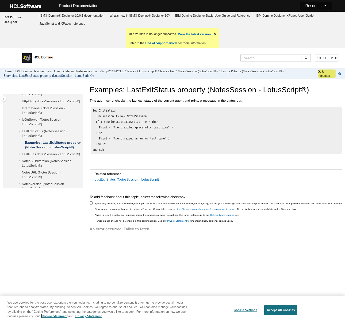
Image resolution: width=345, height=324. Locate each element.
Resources (314, 6)
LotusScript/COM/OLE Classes (114, 71)
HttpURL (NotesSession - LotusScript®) (51, 101)
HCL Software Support (222, 215)
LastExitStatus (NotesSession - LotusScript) (127, 179)
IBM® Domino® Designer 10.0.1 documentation (71, 15)
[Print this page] (339, 74)
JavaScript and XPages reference (62, 23)
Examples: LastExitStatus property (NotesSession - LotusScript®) (49, 75)
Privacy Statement (177, 221)
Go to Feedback (324, 73)
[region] (172, 310)
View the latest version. (194, 34)
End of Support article (161, 43)
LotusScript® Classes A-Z (157, 71)
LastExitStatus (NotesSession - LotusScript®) (252, 71)
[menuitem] (72, 16)
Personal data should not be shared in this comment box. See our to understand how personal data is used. (164, 221)
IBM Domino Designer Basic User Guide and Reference (212, 15)
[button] (20, 101)
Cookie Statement (54, 316)
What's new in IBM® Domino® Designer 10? (140, 15)
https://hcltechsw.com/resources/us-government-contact (206, 209)
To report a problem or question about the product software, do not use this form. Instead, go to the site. (167, 215)
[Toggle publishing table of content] (3, 98)
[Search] (306, 58)
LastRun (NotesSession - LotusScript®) (51, 154)
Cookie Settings (245, 310)
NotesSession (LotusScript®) (198, 71)
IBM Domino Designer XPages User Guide (285, 15)
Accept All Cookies (281, 310)
